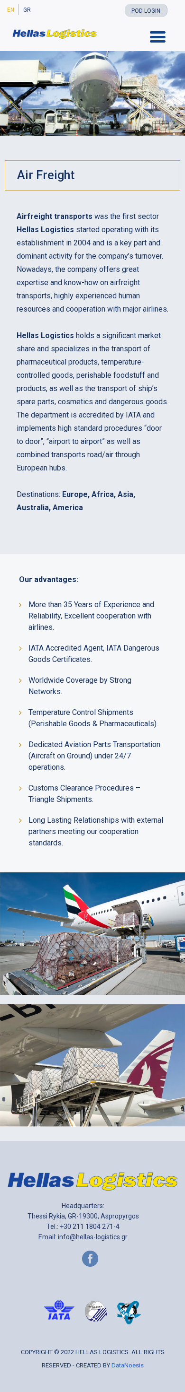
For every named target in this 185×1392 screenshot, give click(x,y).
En (10, 10)
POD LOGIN (145, 11)
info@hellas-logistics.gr (93, 1237)
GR (27, 10)
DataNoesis (127, 1365)
